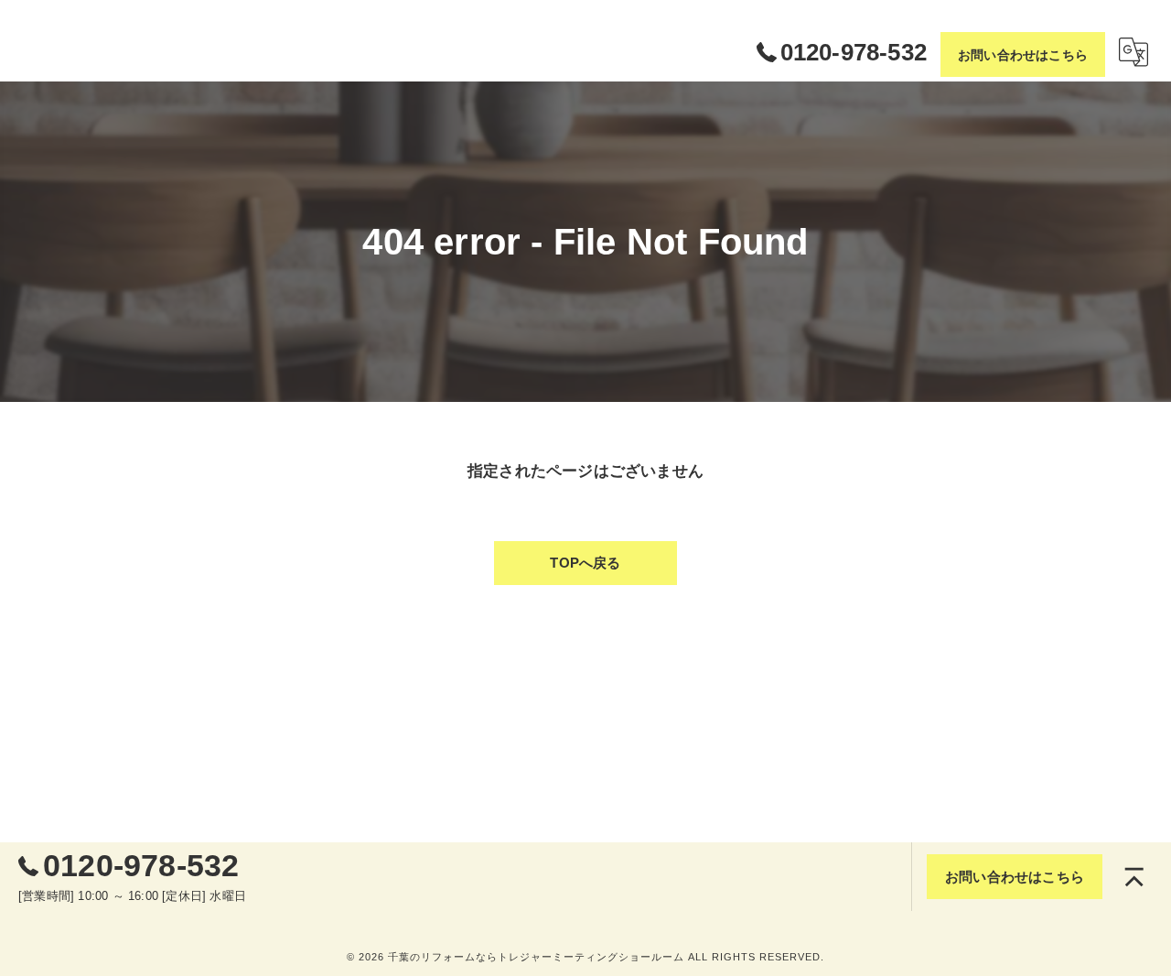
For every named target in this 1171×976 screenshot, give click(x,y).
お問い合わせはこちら (1023, 55)
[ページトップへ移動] (1134, 877)
